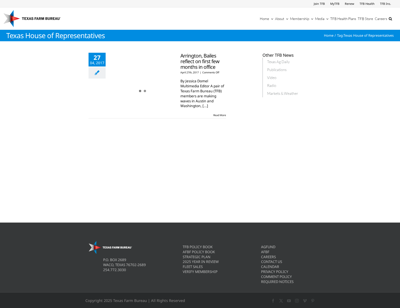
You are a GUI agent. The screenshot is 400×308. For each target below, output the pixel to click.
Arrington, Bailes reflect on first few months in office (199, 61)
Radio (271, 85)
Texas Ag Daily (278, 61)
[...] (205, 105)
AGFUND (268, 246)
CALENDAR (270, 266)
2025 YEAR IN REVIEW (201, 261)
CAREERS (268, 256)
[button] (390, 19)
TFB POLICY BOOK (198, 246)
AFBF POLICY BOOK (199, 251)
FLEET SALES (193, 266)
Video (271, 77)
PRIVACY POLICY (274, 271)
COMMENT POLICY (276, 276)
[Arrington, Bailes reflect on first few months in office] (142, 74)
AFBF (265, 251)
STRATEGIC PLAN (196, 256)
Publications (277, 69)
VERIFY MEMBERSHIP (200, 271)
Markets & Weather (282, 93)
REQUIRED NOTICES (277, 281)
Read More (219, 115)
